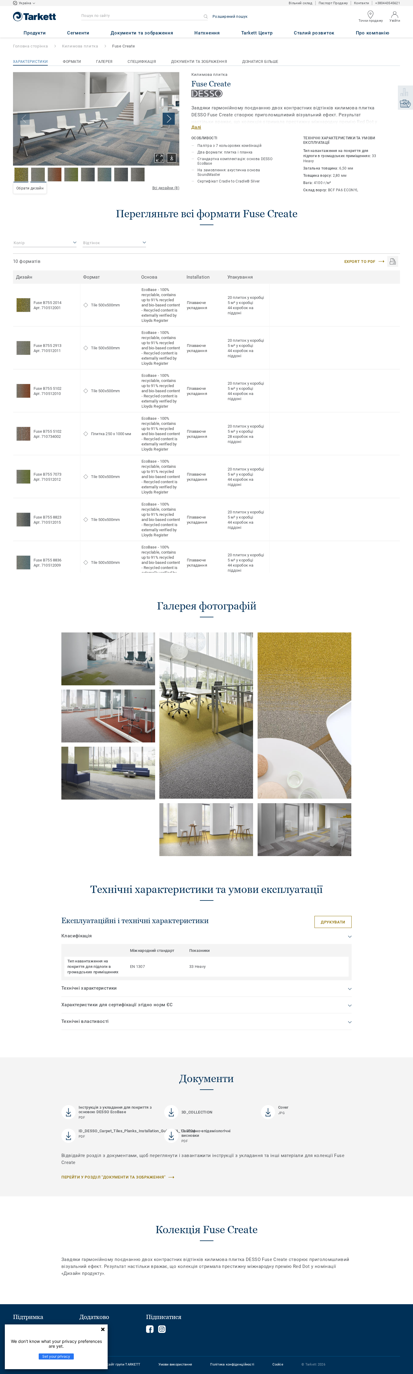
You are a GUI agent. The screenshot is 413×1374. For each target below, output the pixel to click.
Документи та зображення (199, 62)
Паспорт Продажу (333, 3)
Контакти (361, 3)
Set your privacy (56, 1356)
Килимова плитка (80, 46)
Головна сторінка (30, 46)
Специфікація (142, 62)
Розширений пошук (230, 17)
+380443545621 (387, 3)
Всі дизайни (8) (166, 188)
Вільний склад (300, 3)
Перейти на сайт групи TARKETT (114, 1364)
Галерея (104, 62)
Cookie (277, 1364)
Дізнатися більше (260, 62)
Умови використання (175, 1364)
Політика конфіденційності (232, 1364)
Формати (72, 62)
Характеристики (30, 62)
